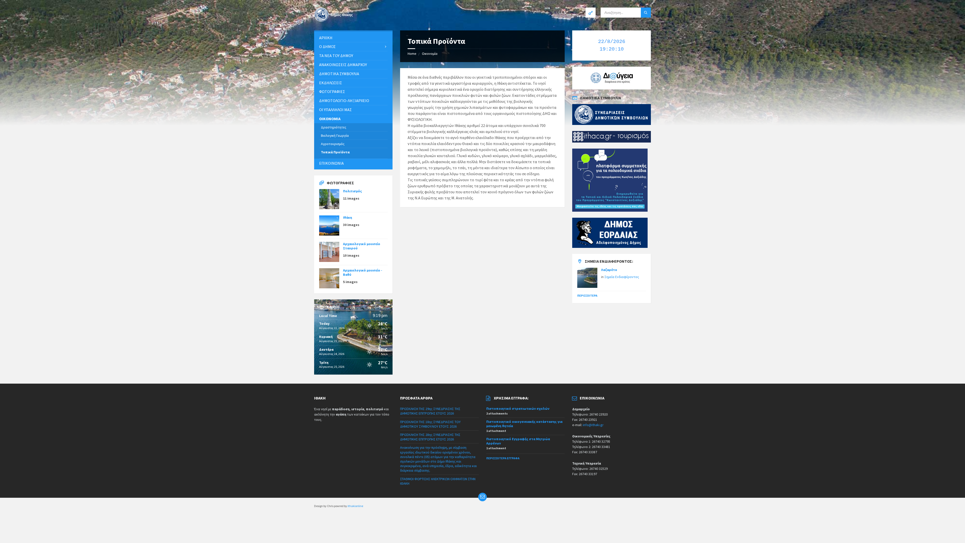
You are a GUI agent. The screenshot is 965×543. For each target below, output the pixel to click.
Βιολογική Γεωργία (335, 135)
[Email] (482, 497)
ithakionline (355, 506)
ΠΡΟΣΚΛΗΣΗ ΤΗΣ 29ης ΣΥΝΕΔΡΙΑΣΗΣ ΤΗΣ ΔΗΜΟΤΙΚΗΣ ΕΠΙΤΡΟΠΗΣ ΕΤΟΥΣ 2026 (430, 411)
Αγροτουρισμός (333, 144)
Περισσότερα (587, 295)
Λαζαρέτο (609, 269)
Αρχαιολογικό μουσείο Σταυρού (361, 246)
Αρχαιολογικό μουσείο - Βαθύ (362, 272)
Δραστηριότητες (333, 127)
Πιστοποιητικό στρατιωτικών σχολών (517, 408)
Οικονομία (430, 53)
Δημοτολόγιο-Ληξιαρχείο (344, 100)
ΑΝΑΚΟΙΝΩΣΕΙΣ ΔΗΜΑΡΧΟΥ (343, 64)
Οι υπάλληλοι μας (335, 109)
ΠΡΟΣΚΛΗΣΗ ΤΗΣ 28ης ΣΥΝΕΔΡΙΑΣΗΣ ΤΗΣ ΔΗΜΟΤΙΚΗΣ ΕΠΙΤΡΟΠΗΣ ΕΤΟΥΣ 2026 (430, 436)
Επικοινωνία (331, 163)
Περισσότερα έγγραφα (502, 458)
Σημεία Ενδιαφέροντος (621, 277)
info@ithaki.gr (593, 425)
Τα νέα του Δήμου (336, 55)
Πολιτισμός (352, 191)
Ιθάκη (347, 217)
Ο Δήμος (327, 46)
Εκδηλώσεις (330, 82)
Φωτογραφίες (332, 91)
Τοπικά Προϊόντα (335, 152)
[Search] (646, 13)
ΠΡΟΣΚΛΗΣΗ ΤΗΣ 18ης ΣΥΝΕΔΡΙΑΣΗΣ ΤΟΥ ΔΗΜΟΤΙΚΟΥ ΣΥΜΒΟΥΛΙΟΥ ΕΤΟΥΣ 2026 (430, 424)
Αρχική (325, 37)
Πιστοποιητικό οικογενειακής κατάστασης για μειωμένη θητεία (524, 423)
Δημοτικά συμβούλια (339, 73)
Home (412, 53)
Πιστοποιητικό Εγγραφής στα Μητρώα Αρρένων (518, 441)
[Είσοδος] (591, 13)
